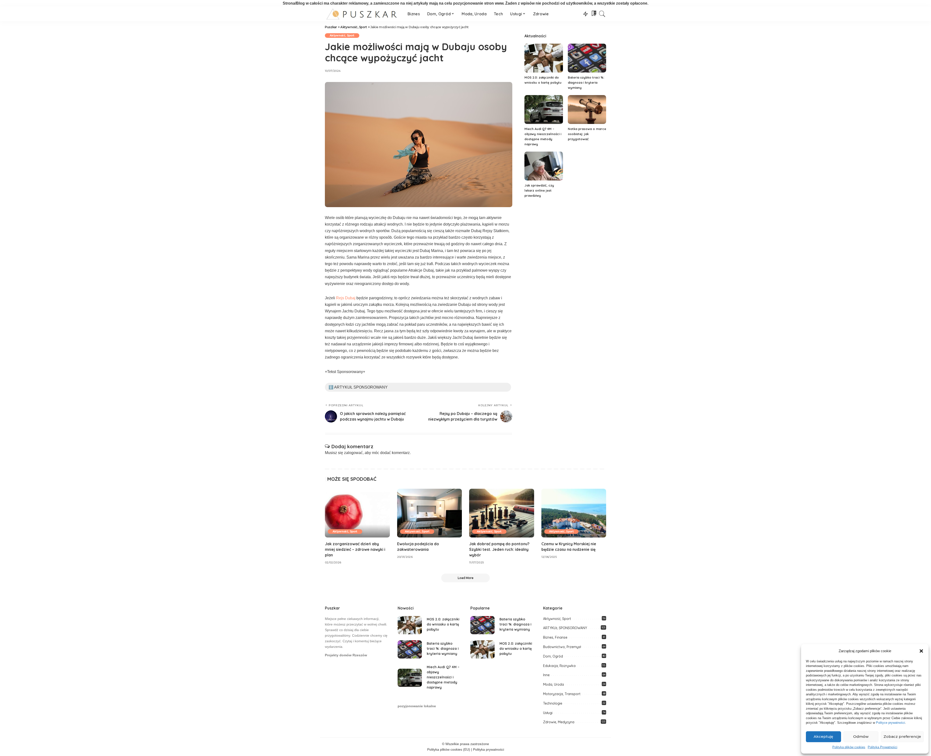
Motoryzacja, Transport (561, 694)
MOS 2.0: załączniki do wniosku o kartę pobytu (443, 624)
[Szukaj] (602, 14)
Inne (546, 675)
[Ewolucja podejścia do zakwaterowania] (429, 513)
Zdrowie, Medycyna (558, 722)
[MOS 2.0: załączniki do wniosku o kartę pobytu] (543, 58)
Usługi (548, 713)
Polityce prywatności (890, 722)
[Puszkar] (362, 14)
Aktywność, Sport (342, 35)
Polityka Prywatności (882, 747)
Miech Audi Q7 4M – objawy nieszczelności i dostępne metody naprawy (443, 677)
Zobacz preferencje (902, 736)
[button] (921, 651)
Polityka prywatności (488, 749)
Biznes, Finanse (555, 637)
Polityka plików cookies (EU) (448, 749)
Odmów (860, 736)
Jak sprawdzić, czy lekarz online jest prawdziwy (539, 190)
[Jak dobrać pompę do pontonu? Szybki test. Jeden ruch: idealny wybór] (501, 513)
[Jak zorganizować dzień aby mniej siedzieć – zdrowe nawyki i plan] (357, 513)
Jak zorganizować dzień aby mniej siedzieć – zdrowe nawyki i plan (355, 549)
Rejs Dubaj (345, 298)
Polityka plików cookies (848, 747)
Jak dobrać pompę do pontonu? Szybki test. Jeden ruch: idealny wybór (499, 549)
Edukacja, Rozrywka (559, 666)
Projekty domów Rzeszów (346, 655)
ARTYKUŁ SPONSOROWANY (565, 628)
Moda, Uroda (553, 684)
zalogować (353, 453)
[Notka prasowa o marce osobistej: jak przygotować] (587, 109)
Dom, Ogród (553, 656)
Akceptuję (823, 736)
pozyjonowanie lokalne (417, 706)
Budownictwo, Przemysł (562, 647)
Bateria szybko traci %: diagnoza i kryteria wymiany (586, 82)
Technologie (552, 703)
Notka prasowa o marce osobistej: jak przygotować (587, 134)
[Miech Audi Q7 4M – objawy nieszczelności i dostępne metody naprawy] (543, 109)
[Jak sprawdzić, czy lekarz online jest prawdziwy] (543, 166)
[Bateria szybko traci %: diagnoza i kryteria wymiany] (587, 58)
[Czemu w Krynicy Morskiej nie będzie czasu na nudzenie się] (573, 513)
